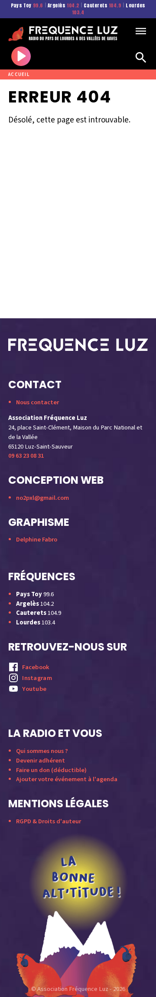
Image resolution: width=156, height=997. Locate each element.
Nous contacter (37, 402)
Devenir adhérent (40, 760)
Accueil (18, 74)
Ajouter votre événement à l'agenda (66, 779)
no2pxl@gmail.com (42, 497)
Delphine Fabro (36, 539)
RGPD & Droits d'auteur (48, 821)
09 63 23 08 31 (26, 455)
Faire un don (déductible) (51, 770)
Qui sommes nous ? (42, 751)
